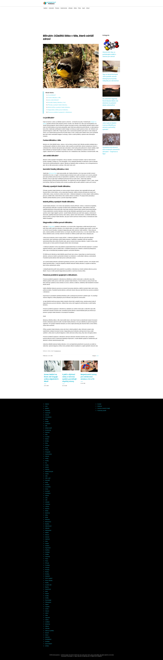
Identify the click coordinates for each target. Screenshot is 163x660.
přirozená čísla (52, 173)
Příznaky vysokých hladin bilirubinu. (57, 105)
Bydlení (45, 8)
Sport (83, 8)
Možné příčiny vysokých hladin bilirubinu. (59, 107)
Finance (57, 8)
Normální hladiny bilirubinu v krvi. (57, 102)
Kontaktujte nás (57, 351)
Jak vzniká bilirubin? (53, 100)
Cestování (51, 8)
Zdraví (87, 8)
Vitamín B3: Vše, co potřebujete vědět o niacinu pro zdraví (109, 54)
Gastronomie (63, 8)
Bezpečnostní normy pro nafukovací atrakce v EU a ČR (89, 376)
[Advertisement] (81, 19)
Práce (79, 8)
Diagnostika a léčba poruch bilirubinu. (58, 109)
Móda (75, 8)
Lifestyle (70, 8)
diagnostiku (51, 226)
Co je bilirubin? (52, 95)
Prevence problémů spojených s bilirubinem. (60, 112)
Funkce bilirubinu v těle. (54, 97)
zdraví (97, 355)
